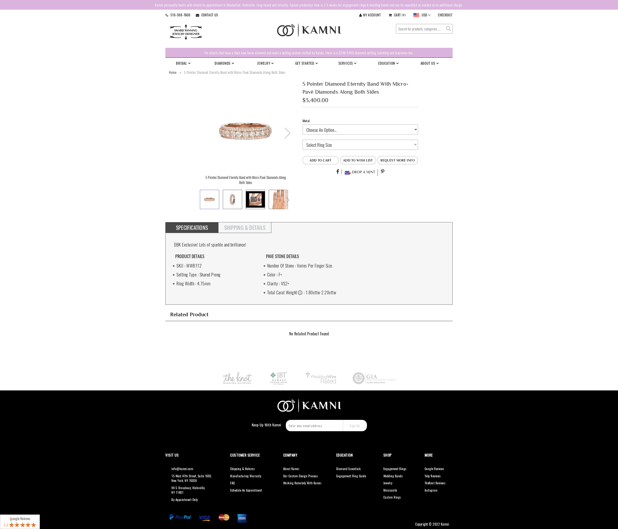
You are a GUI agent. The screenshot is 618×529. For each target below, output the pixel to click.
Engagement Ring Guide (351, 475)
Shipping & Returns (242, 468)
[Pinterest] (382, 171)
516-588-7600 (179, 14)
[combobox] (424, 29)
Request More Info (397, 160)
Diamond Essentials (348, 468)
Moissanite (390, 490)
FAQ (232, 482)
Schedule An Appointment (246, 490)
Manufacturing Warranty (245, 475)
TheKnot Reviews (435, 482)
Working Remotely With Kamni (302, 482)
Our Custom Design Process (300, 475)
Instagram (431, 490)
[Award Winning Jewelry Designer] (186, 31)
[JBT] (278, 378)
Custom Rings (392, 497)
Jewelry (388, 482)
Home (172, 72)
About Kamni (291, 468)
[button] (422, 15)
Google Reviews (434, 468)
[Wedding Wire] (321, 378)
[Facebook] (337, 171)
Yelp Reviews (433, 475)
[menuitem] (185, 63)
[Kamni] (309, 30)
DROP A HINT (363, 172)
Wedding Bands (393, 475)
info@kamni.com (182, 468)
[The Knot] (237, 378)
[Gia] (375, 378)
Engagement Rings (395, 468)
